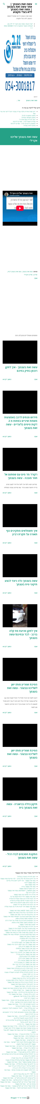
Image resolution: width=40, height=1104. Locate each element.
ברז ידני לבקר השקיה (29, 974)
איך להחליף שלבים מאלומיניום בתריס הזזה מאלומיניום (19, 1054)
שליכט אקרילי (28, 275)
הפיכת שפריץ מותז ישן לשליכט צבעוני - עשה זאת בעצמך (22, 688)
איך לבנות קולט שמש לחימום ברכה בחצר (23, 903)
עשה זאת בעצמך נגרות (29, 887)
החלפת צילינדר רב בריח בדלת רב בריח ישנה (22, 1066)
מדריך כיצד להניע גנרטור (28, 1022)
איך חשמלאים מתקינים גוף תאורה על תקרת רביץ (21, 532)
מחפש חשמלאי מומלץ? (28, 118)
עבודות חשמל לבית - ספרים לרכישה (24, 122)
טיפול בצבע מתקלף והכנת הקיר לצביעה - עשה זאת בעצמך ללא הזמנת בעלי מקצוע (20, 1043)
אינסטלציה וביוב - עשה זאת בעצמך (25, 1036)
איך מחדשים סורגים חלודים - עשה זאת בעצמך (21, 992)
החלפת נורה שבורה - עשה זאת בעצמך (24, 1048)
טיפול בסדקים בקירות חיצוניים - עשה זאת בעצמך (20, 1046)
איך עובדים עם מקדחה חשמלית (26, 966)
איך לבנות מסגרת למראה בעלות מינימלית (23, 901)
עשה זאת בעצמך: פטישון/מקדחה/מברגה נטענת (21, 1060)
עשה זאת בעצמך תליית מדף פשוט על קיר (23, 897)
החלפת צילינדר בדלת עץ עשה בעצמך (24, 978)
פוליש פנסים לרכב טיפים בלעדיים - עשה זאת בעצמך (19, 1078)
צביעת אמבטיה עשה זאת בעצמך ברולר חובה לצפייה (20, 1028)
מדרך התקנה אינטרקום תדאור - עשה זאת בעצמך (20, 1088)
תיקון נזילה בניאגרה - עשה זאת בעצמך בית (21, 805)
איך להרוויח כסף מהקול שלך (27, 926)
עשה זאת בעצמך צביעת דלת (27, 960)
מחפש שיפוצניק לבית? (29, 116)
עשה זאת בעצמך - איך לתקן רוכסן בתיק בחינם (21, 369)
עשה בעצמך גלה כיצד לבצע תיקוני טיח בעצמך (21, 582)
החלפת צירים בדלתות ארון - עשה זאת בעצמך (21, 1016)
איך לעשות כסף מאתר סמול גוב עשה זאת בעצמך (21, 932)
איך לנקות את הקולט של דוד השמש (24, 905)
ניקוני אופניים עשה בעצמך (27, 889)
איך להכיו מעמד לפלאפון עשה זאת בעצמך (23, 910)
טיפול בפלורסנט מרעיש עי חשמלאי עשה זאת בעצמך (19, 916)
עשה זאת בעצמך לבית (14, 271)
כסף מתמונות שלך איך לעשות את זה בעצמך (22, 928)
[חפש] (4, 4)
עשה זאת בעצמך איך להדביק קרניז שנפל (23, 952)
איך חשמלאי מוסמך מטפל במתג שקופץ (24, 922)
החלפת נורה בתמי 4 (29, 1056)
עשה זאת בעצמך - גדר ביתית (26, 1024)
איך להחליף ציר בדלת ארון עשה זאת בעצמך (22, 912)
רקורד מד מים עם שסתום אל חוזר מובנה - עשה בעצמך (20, 476)
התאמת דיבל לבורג (30, 998)
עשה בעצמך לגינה (30, 883)
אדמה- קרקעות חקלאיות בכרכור (25, 1006)
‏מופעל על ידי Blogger (19, 1098)
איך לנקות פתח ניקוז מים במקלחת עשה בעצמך (21, 968)
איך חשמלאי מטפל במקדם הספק (26, 918)
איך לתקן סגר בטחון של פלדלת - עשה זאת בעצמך (20, 1064)
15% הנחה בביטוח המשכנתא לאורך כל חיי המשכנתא (19, 1012)
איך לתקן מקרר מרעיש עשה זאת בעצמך (23, 984)
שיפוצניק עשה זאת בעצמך (27, 936)
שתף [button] (35, 278)
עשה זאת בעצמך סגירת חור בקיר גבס (24, 964)
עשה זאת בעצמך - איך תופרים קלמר (24, 990)
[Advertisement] (20, 168)
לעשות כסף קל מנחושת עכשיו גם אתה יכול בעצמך (20, 930)
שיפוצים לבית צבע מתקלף (27, 956)
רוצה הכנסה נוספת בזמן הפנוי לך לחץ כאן (20, 24)
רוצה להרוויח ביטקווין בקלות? (26, 877)
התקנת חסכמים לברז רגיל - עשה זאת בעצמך (21, 855)
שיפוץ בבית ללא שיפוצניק (28, 938)
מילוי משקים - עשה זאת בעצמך (26, 1050)
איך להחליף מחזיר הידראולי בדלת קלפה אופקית (21, 980)
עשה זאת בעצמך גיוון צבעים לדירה (25, 962)
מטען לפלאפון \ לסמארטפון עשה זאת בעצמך (22, 891)
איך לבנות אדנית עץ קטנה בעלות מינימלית (22, 899)
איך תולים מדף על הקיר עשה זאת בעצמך (23, 914)
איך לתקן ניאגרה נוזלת (29, 976)
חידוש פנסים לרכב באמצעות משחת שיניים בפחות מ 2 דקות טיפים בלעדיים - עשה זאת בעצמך (20, 422)
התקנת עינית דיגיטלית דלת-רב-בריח (24, 1068)
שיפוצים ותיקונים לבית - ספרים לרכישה (23, 124)
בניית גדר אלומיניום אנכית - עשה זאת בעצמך (21, 1034)
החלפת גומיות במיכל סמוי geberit (25, 996)
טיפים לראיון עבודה (30, 125)
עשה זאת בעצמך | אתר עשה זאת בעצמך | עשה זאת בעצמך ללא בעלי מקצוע (19, 8)
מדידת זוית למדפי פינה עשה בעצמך (25, 895)
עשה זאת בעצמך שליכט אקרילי (26, 954)
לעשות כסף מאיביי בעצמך (28, 924)
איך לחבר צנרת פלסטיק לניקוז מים (25, 970)
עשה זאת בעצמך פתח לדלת (27, 958)
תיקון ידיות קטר (31, 893)
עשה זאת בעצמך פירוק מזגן (27, 946)
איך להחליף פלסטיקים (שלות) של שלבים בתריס (21, 1020)
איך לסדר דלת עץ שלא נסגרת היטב (25, 1074)
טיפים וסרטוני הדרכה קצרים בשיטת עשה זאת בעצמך (19, 988)
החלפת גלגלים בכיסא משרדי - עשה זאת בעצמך (21, 1052)
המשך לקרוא (7, 379)
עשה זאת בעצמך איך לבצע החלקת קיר (24, 942)
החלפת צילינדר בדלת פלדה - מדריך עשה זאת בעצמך (19, 1026)
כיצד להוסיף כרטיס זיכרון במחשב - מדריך (23, 1002)
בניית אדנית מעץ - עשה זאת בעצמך (24, 1038)
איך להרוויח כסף (30, 1014)
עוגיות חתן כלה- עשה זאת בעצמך (25, 986)
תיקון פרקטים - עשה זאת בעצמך (25, 1040)
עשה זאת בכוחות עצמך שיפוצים (26, 948)
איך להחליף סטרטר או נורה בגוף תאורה (23, 1058)
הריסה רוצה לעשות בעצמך (27, 950)
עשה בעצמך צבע (30, 885)
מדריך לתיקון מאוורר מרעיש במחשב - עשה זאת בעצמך (18, 1080)
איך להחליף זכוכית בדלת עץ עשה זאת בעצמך (22, 982)
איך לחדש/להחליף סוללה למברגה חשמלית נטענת (20, 972)
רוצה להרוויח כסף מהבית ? (27, 120)
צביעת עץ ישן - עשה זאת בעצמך (25, 1084)
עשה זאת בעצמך (31, 100)
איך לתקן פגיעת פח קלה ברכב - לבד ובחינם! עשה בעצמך (23, 634)
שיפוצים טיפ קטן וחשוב (28, 940)
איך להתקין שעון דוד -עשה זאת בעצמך (23, 1076)
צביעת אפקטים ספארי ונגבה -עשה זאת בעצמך (21, 1062)
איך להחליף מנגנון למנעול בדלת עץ (25, 1018)
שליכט (35, 275)
